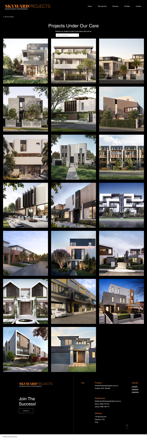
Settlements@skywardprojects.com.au (108, 401)
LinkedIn (135, 386)
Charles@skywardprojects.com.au (106, 386)
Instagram (135, 392)
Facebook (135, 389)
